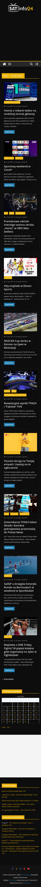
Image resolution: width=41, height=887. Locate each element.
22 (15, 717)
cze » (8, 727)
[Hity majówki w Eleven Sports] (20, 267)
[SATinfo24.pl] (4, 64)
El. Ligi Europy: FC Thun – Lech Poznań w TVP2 (18, 810)
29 (15, 721)
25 (31, 717)
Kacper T (5, 840)
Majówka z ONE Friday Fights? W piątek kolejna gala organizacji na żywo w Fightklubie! (20, 650)
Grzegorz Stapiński (21, 106)
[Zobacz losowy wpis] (36, 64)
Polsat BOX (14, 514)
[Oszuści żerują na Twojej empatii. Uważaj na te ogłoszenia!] (20, 442)
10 (25, 708)
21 (9, 717)
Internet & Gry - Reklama (12, 102)
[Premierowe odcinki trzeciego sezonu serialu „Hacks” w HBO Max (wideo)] (20, 202)
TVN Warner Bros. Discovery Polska (15, 395)
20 (4, 717)
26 (36, 717)
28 (9, 721)
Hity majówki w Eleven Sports (17, 287)
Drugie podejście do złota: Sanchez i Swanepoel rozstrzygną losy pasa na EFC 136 (20, 851)
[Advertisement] (20, 39)
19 (36, 713)
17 (25, 713)
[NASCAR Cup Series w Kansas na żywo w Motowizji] (20, 322)
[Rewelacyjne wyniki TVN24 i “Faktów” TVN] (20, 380)
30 (20, 721)
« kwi (3, 727)
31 (25, 721)
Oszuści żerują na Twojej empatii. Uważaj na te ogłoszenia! (19, 464)
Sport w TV (19, 158)
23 (20, 717)
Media (11, 213)
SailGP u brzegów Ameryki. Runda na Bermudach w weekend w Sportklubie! (20, 587)
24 (25, 717)
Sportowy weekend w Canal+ (17, 167)
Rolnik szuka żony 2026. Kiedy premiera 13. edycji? (20, 801)
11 (31, 708)
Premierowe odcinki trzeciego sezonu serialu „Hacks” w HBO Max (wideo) (19, 226)
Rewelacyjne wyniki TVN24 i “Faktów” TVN (20, 404)
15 (15, 713)
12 (36, 708)
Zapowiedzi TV (20, 213)
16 (20, 713)
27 (4, 721)
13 (4, 713)
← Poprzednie (7, 679)
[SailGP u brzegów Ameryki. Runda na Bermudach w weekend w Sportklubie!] (20, 565)
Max (6, 213)
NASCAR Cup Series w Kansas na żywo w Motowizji (17, 344)
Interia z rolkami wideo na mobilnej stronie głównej (20, 112)
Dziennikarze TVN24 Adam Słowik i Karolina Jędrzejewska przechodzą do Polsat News (20, 527)
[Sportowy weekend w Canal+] (20, 148)
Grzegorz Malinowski (9, 829)
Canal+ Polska (9, 158)
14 (9, 713)
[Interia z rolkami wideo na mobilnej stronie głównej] (20, 91)
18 (31, 713)
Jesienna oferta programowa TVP (14, 791)
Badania (7, 391)
